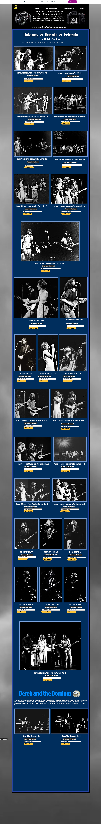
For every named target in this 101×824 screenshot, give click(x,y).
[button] (51, 8)
